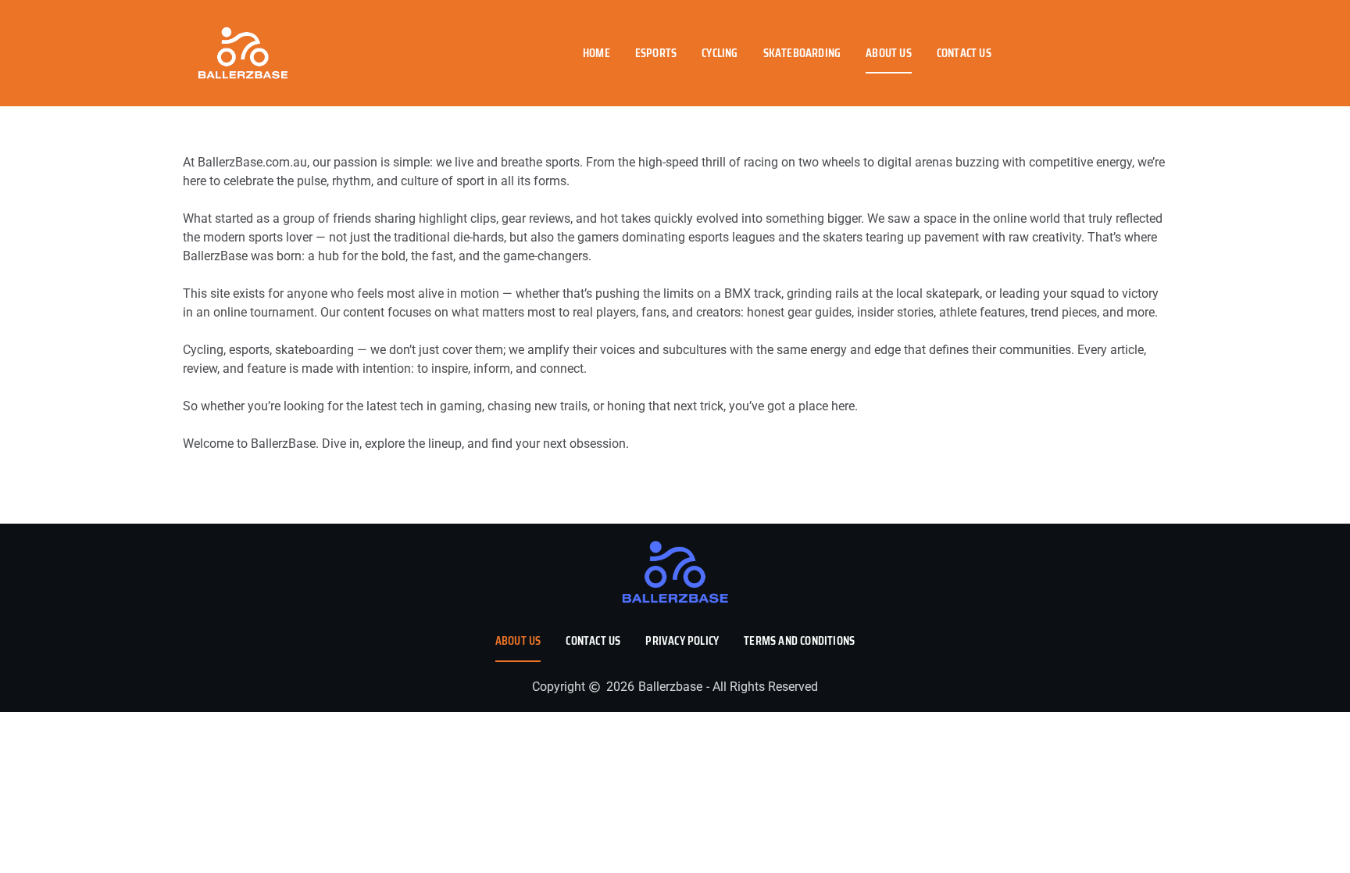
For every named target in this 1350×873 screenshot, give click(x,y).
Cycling (720, 53)
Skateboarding (802, 53)
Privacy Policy (682, 640)
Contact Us (964, 53)
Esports (656, 53)
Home (596, 53)
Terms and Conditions (799, 640)
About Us (889, 53)
